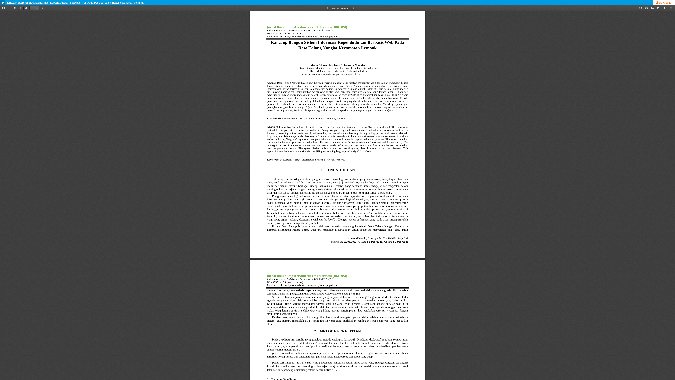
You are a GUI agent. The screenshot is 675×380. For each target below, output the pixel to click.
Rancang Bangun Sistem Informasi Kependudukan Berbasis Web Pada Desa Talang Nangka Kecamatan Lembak (75, 2)
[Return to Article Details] (2, 2)
